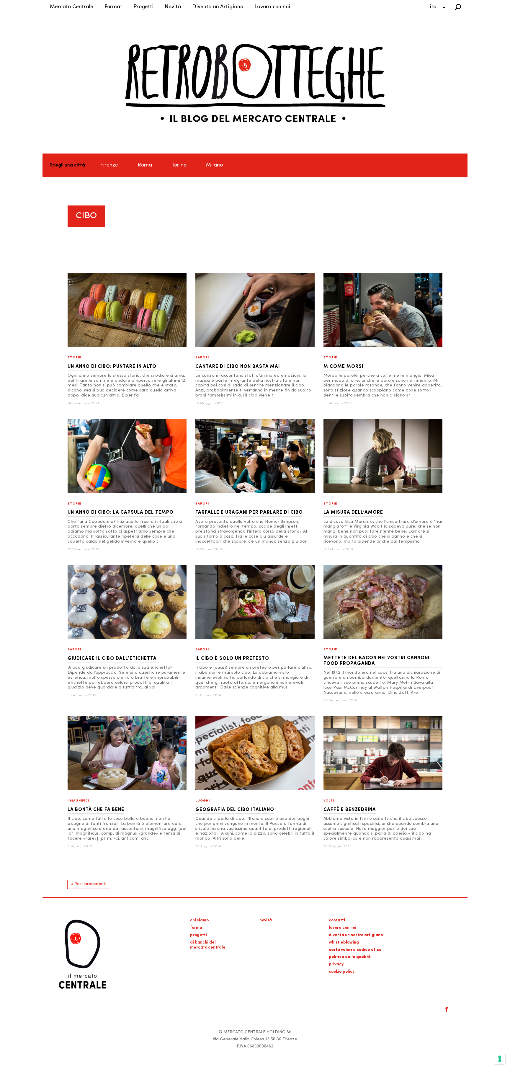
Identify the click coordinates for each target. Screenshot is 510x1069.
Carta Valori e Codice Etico (355, 950)
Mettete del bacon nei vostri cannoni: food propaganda (377, 661)
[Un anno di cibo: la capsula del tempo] (127, 492)
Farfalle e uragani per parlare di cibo (249, 512)
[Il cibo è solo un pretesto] (254, 638)
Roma (145, 165)
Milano (214, 165)
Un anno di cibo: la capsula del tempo (121, 512)
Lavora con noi (272, 7)
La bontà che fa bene (96, 809)
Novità (173, 7)
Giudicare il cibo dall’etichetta (112, 658)
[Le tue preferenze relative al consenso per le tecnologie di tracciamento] (499, 1058)
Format (113, 7)
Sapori (202, 357)
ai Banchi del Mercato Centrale (207, 945)
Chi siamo (199, 920)
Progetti (143, 7)
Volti (328, 800)
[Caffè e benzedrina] (382, 789)
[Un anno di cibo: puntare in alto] (127, 346)
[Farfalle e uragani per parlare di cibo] (254, 492)
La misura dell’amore (353, 512)
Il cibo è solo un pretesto (232, 658)
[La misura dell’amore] (382, 492)
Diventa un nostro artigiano (356, 935)
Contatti (337, 920)
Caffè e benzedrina (349, 809)
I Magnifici (78, 800)
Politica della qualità (350, 957)
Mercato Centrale (71, 7)
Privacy (336, 964)
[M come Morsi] (382, 346)
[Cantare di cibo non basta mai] (254, 346)
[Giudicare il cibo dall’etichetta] (127, 638)
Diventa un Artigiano (217, 7)
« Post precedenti (88, 884)
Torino (179, 165)
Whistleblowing (344, 942)
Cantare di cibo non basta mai (237, 366)
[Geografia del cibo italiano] (254, 789)
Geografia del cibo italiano (234, 809)
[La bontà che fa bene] (127, 789)
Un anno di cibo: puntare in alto (112, 366)
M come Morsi (343, 366)
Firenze (109, 165)
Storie (74, 357)
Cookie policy (341, 972)
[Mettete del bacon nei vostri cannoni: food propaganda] (382, 638)
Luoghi (202, 800)
